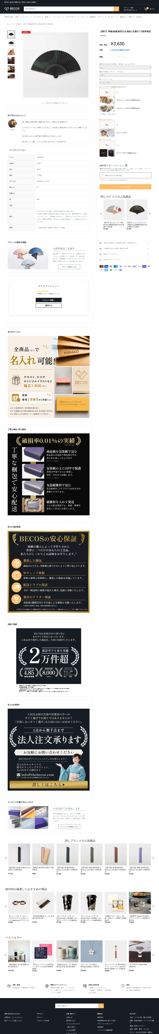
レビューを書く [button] (49, 300)
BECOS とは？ (71, 1020)
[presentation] (101, 213)
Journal (138, 17)
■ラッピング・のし (106, 79)
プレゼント (112, 17)
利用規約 (100, 1027)
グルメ (83, 17)
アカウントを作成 (43, 1020)
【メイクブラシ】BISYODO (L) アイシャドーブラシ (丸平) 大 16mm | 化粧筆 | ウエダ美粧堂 (115, 966)
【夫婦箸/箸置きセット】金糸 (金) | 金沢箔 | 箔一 (43, 917)
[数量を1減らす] (113, 57)
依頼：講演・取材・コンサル (139, 1029)
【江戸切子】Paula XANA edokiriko (138, 965)
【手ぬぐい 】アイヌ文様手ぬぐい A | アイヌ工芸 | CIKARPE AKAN (43, 966)
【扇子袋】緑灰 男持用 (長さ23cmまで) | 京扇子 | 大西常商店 (91, 870)
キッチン (26, 17)
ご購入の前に (70, 1027)
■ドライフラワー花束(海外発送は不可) (112, 87)
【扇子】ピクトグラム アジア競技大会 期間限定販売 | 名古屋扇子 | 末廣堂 (137, 225)
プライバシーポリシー (104, 1024)
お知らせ (69, 1017)
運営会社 (100, 1017)
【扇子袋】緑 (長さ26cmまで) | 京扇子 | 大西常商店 (19, 869)
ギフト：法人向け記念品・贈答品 (141, 1032)
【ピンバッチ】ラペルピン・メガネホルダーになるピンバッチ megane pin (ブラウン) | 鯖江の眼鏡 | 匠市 (19, 918)
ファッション (56, 17)
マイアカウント (129, 10)
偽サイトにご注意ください (13, 1020)
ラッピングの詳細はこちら (69, 827)
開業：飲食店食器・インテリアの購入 (142, 1022)
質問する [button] (48, 305)
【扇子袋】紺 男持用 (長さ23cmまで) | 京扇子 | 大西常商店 (66, 870)
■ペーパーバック (105, 140)
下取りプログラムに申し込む (113, 175)
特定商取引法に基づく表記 (106, 1020)
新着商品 (93, 17)
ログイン (40, 1017)
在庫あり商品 (8, 17)
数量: (101, 57)
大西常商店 (103, 35)
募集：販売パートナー (137, 1026)
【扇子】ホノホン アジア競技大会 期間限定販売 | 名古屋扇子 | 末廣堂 (113, 225)
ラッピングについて (73, 1024)
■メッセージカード (106, 119)
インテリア (37, 17)
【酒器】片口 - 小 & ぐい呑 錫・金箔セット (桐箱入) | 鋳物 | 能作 (115, 918)
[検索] (116, 8)
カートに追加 (125, 187)
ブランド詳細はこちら (69, 267)
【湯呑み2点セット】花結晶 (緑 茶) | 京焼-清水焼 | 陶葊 (66, 965)
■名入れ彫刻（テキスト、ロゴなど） (112, 72)
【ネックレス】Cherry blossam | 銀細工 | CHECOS (90, 965)
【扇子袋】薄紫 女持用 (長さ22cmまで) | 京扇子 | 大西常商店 (139, 870)
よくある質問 (70, 1030)
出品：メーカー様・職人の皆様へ (141, 1017)
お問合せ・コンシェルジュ (13, 1017)
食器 (16, 17)
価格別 (122, 17)
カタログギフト (71, 17)
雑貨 (46, 17)
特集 (130, 17)
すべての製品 (16, 24)
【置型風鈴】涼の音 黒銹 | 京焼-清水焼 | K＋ (18, 965)
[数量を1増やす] (124, 57)
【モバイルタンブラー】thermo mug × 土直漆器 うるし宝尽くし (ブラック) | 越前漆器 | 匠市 (67, 918)
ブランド (101, 17)
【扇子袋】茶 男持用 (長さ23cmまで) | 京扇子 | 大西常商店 (115, 870)
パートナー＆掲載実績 (104, 1030)
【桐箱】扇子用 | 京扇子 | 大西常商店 (43, 869)
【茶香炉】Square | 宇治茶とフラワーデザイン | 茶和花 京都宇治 (139, 918)
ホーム (8, 24)
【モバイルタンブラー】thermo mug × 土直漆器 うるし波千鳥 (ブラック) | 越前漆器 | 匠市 (91, 918)
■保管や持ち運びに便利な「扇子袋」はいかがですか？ (118, 64)
